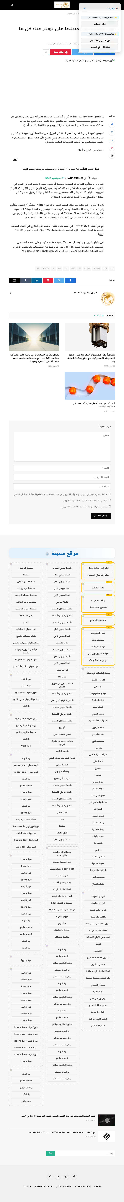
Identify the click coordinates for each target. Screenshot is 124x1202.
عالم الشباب (98, 587)
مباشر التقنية (98, 856)
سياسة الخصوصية (43, 1187)
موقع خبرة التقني (98, 754)
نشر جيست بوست (62, 862)
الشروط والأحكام (64, 1187)
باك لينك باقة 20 (62, 882)
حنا (62, 819)
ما (53, 269)
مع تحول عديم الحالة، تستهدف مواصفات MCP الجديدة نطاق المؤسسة (62, 1133)
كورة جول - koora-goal (26, 772)
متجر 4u (62, 676)
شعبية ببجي (62, 764)
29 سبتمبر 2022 (54, 178)
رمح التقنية (98, 822)
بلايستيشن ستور (62, 778)
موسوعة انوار (98, 877)
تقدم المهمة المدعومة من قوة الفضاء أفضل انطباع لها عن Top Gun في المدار (58, 1116)
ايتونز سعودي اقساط (62, 608)
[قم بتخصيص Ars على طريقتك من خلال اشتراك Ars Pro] (90, 386)
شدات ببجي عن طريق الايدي (62, 685)
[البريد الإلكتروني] (112, 155)
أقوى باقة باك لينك (62, 896)
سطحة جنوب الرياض (26, 608)
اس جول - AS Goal (26, 846)
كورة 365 (26, 678)
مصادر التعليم (98, 984)
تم (80, 269)
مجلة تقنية (98, 991)
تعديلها (97, 269)
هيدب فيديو (98, 815)
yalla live (26, 745)
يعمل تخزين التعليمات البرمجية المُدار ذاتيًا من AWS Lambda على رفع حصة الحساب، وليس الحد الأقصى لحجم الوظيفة (34, 358)
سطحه (26, 574)
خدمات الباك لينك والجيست (62, 854)
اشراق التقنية (98, 679)
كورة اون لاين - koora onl (26, 826)
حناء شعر (62, 812)
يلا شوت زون (26, 1087)
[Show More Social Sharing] (46, 52)
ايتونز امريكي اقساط (62, 714)
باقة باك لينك (98, 600)
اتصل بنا (27, 1187)
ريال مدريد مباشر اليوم (26, 718)
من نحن (97, 1187)
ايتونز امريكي (62, 602)
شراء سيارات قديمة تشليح (26, 666)
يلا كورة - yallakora (26, 833)
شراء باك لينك (98, 896)
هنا (38, 269)
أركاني (98, 849)
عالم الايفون (98, 727)
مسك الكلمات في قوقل (98, 673)
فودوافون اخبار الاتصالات (98, 937)
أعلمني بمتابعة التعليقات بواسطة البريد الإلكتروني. (84, 500)
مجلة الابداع (98, 788)
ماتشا (62, 826)
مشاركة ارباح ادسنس (98, 574)
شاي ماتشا (62, 832)
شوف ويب (98, 707)
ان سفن (98, 686)
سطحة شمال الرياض (26, 595)
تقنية (98, 944)
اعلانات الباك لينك (98, 930)
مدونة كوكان (98, 734)
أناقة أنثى (98, 761)
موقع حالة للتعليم (98, 1005)
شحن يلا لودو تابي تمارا (62, 700)
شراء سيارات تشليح (26, 636)
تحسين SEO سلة (98, 607)
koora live (26, 792)
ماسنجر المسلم (98, 620)
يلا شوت (62, 949)
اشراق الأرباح (98, 883)
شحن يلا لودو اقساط (62, 615)
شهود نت (98, 843)
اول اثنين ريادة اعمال (98, 568)
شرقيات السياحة (98, 870)
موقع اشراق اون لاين (98, 653)
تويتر (73, 269)
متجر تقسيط (62, 642)
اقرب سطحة (26, 615)
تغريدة (87, 269)
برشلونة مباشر (62, 969)
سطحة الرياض (26, 568)
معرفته (46, 269)
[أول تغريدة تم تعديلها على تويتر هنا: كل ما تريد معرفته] (62, 84)
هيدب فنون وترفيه (98, 1018)
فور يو (62, 727)
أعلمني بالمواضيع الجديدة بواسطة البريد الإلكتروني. (84, 506)
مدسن (98, 775)
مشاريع (62, 923)
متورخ (98, 768)
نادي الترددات (98, 795)
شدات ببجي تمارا (62, 574)
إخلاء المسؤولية (82, 1187)
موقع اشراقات (98, 646)
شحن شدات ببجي (62, 734)
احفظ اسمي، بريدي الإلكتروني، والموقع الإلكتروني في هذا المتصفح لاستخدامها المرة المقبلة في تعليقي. (60, 494)
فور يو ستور (62, 670)
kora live (26, 866)
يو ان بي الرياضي (98, 998)
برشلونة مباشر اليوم (26, 725)
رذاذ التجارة (98, 829)
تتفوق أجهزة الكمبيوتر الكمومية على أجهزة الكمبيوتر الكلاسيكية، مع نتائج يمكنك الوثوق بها (91, 358)
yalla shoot (62, 956)
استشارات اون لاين (98, 802)
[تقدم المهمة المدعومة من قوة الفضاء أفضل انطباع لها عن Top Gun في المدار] (106, 1120)
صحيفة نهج (98, 741)
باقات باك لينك (98, 916)
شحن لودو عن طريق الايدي (62, 758)
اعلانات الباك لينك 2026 (98, 971)
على (65, 269)
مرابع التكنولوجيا (98, 693)
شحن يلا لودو (62, 751)
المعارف (98, 809)
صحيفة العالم (98, 1025)
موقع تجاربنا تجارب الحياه (62, 909)
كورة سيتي (26, 685)
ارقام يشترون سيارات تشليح (26, 651)
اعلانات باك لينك (62, 930)
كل (59, 269)
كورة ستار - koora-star (26, 765)
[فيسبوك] (112, 125)
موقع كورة (26, 960)
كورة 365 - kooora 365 (26, 840)
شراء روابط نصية (98, 910)
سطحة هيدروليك (26, 588)
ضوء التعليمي (98, 633)
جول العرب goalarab (26, 692)
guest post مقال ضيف (62, 868)
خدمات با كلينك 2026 (62, 903)
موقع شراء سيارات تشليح (26, 642)
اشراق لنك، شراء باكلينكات (98, 923)
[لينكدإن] (112, 140)
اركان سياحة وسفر (98, 660)
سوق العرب (62, 875)
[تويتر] (112, 132)
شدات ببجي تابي (62, 588)
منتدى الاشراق (98, 964)
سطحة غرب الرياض (26, 602)
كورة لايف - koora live (26, 1027)
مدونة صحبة (98, 863)
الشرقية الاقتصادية (98, 720)
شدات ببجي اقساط (62, 568)
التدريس (98, 950)
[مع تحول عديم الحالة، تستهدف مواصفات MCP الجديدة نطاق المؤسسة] (106, 1136)
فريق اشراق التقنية (85, 293)
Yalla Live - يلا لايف (26, 819)
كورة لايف (26, 873)
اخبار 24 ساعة (98, 1012)
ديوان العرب (62, 916)
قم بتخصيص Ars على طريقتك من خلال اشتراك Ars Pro (94, 405)
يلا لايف (26, 706)
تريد (105, 269)
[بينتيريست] (112, 148)
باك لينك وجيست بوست (98, 978)
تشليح (26, 622)
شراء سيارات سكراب (26, 629)
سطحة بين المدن (26, 581)
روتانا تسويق (98, 781)
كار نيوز (98, 747)
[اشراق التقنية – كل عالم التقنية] (62, 5)
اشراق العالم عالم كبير (98, 957)
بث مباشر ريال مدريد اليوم (26, 699)
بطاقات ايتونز (62, 771)
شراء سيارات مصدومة (26, 659)
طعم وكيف (98, 836)
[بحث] (12, 5)
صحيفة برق (98, 639)
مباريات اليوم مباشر (62, 963)
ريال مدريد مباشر (62, 976)
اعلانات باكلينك (62, 937)
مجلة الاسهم (98, 713)
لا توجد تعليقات (62, 44)
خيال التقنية (98, 700)
